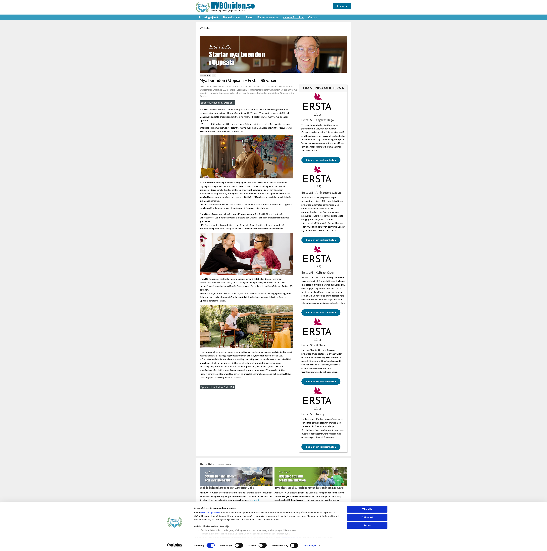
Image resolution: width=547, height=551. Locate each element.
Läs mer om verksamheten (321, 160)
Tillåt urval (367, 517)
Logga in (342, 6)
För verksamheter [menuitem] (267, 17)
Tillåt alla (367, 509)
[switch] (239, 545)
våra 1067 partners (210, 512)
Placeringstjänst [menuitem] (208, 17)
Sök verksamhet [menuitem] (232, 17)
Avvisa (367, 525)
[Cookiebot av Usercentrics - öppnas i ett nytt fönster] (174, 545)
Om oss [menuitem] (312, 17)
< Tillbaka (205, 28)
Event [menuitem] (249, 17)
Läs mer (253, 499)
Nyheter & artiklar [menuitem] (293, 17)
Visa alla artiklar (225, 464)
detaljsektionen (290, 537)
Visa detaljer (310, 545)
